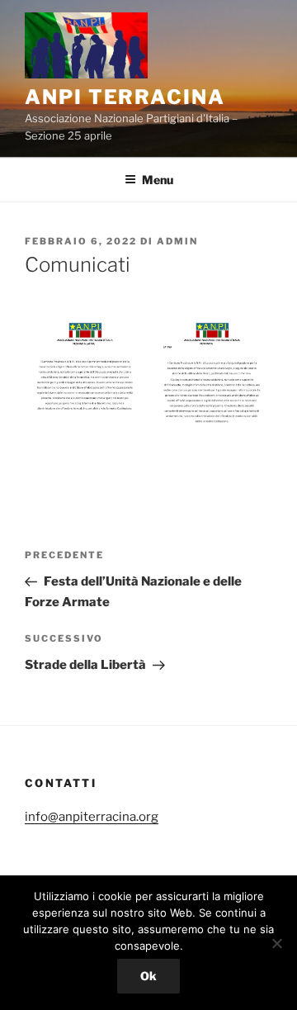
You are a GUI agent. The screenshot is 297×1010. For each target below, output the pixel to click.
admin (177, 241)
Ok (148, 976)
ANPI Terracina (125, 97)
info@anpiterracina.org (91, 816)
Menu (157, 180)
